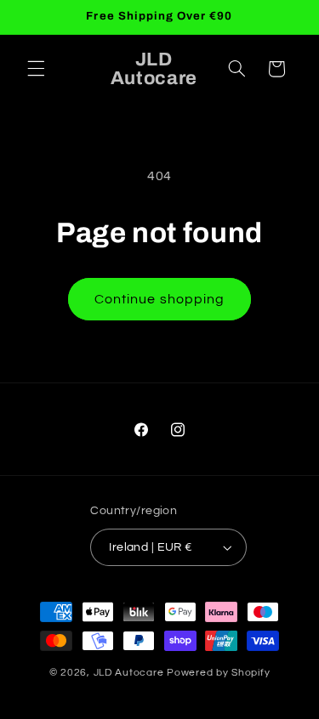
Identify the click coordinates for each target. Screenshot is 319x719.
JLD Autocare (131, 672)
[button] (35, 68)
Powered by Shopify (218, 672)
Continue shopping (159, 299)
